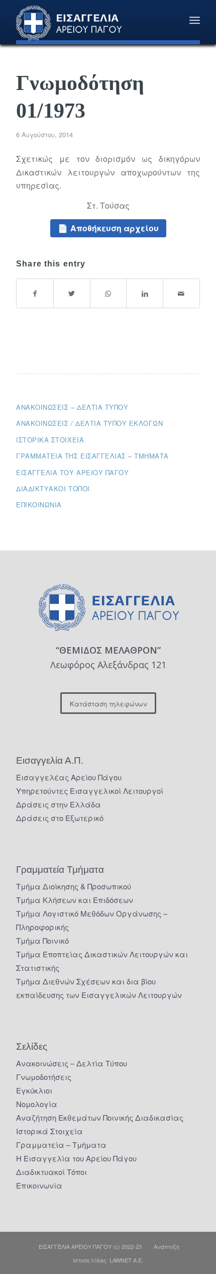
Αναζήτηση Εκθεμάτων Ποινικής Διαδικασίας (99, 1117)
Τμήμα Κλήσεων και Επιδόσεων (74, 899)
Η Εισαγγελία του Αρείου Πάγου (76, 1158)
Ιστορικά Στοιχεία (49, 1131)
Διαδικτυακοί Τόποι (52, 488)
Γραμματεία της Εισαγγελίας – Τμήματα (92, 456)
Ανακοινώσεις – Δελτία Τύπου (72, 407)
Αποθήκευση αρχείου (114, 228)
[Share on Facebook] (35, 293)
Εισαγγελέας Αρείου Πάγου (69, 777)
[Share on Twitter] (72, 293)
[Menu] (194, 20)
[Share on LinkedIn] (145, 293)
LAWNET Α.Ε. (126, 1260)
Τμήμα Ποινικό (42, 940)
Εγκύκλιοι (34, 1090)
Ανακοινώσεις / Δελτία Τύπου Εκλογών (89, 423)
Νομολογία (36, 1104)
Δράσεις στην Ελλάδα (58, 804)
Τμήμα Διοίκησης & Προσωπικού (73, 886)
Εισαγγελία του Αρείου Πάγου (72, 472)
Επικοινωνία (39, 504)
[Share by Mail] (181, 293)
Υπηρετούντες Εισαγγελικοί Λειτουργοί (89, 790)
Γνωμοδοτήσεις (43, 1076)
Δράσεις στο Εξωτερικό (59, 817)
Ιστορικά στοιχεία (50, 439)
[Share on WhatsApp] (108, 293)
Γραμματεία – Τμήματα (61, 1144)
